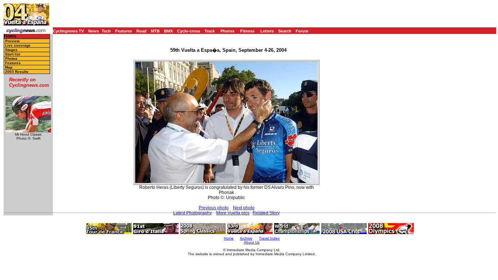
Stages (11, 50)
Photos (227, 31)
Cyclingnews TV (68, 31)
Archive (246, 238)
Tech (106, 31)
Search (284, 31)
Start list (12, 54)
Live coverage (18, 45)
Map (8, 67)
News (93, 31)
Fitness (247, 31)
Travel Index (269, 238)
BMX (168, 31)
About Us (252, 242)
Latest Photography (192, 212)
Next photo (243, 207)
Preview (12, 41)
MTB (155, 31)
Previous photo (214, 207)
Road (141, 31)
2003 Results (16, 72)
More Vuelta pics (232, 212)
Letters (267, 31)
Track (210, 31)
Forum (302, 31)
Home (10, 36)
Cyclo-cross (188, 31)
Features (123, 31)
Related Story (266, 212)
